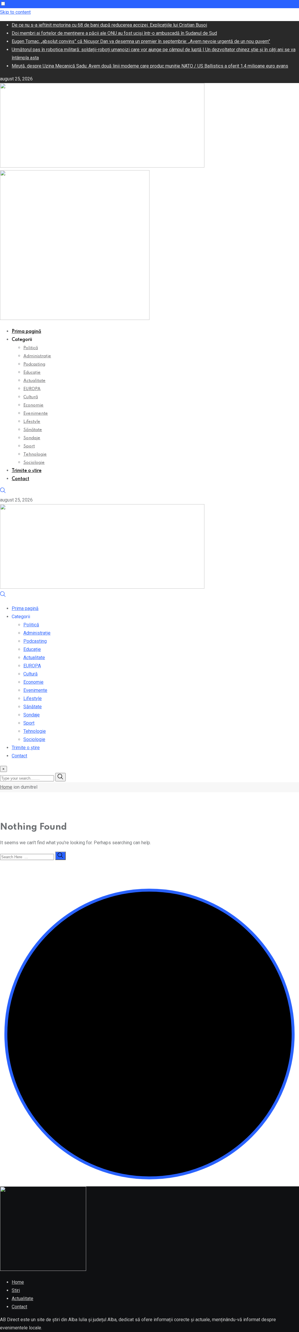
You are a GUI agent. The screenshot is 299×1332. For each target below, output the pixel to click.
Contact (20, 479)
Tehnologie (35, 454)
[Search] (3, 491)
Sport (29, 446)
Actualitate (34, 381)
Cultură (30, 397)
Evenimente (35, 413)
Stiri (16, 1290)
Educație (32, 373)
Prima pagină (26, 331)
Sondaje (31, 438)
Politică (30, 348)
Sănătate (32, 430)
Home (6, 787)
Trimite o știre (26, 470)
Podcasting (34, 364)
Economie (33, 405)
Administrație (37, 356)
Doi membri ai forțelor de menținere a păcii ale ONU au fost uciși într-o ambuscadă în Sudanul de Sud (114, 33)
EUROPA (32, 389)
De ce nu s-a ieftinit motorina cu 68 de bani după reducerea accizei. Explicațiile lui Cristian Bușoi (109, 25)
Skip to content (15, 12)
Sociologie (34, 463)
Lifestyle (31, 422)
